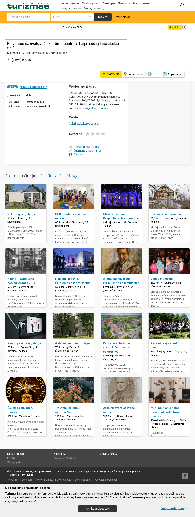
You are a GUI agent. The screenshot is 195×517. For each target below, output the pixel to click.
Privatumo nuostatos (65, 471)
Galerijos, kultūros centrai (84, 123)
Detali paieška (122, 16)
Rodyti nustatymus (172, 508)
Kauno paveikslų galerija (24, 343)
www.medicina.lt (83, 480)
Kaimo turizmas (142, 3)
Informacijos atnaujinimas (126, 471)
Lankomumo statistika (87, 146)
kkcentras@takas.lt (86, 108)
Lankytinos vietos (71, 8)
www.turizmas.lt (45, 480)
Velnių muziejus (162, 278)
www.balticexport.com (106, 480)
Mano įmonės (94, 8)
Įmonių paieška (70, 3)
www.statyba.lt (64, 480)
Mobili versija (108, 454)
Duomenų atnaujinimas (87, 150)
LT (181, 4)
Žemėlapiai (108, 3)
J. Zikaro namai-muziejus (168, 214)
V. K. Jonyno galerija (21, 214)
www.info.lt (13, 480)
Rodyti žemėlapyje (63, 175)
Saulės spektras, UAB (27, 471)
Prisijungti (27, 475)
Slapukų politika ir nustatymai (94, 471)
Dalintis (78, 154)
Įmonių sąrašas (73, 27)
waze (156, 74)
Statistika (14, 475)
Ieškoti (103, 17)
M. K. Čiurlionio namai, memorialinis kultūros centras (166, 412)
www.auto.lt (28, 480)
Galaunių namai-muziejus (72, 343)
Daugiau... (105, 108)
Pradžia (11, 458)
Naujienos (124, 3)
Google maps (135, 74)
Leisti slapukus (100, 508)
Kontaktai (46, 471)
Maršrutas (71, 458)
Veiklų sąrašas (91, 3)
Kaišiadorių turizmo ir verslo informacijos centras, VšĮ (118, 347)
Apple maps (175, 74)
